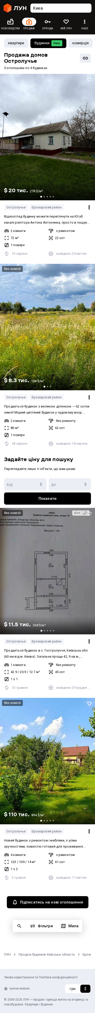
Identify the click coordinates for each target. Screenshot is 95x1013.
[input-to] (70, 484)
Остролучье (16, 207)
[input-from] (25, 484)
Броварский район (47, 207)
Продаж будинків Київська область (46, 954)
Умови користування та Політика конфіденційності (41, 977)
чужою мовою (19, 988)
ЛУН (7, 954)
